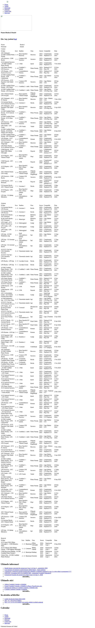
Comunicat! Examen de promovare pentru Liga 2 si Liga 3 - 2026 (23, 575)
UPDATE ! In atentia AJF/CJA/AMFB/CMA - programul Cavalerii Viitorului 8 (27, 573)
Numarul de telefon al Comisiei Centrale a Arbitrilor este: (21, 587)
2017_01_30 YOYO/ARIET (12, 600)
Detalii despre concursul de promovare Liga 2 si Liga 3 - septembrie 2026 (26, 568)
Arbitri (6, 6)
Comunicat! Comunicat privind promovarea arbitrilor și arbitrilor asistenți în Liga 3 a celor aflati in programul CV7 (37, 571)
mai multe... (26, 576)
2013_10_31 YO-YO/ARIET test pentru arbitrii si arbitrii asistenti (23, 602)
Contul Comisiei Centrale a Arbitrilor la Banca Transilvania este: (23, 586)
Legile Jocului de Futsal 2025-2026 (14, 599)
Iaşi (15, 39)
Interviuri (7, 13)
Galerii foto (7, 11)
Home (6, 4)
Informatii (7, 8)
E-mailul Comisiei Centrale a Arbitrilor (15, 589)
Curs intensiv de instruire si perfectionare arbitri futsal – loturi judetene (24, 570)
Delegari (6, 9)
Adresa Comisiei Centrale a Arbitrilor (15, 584)
